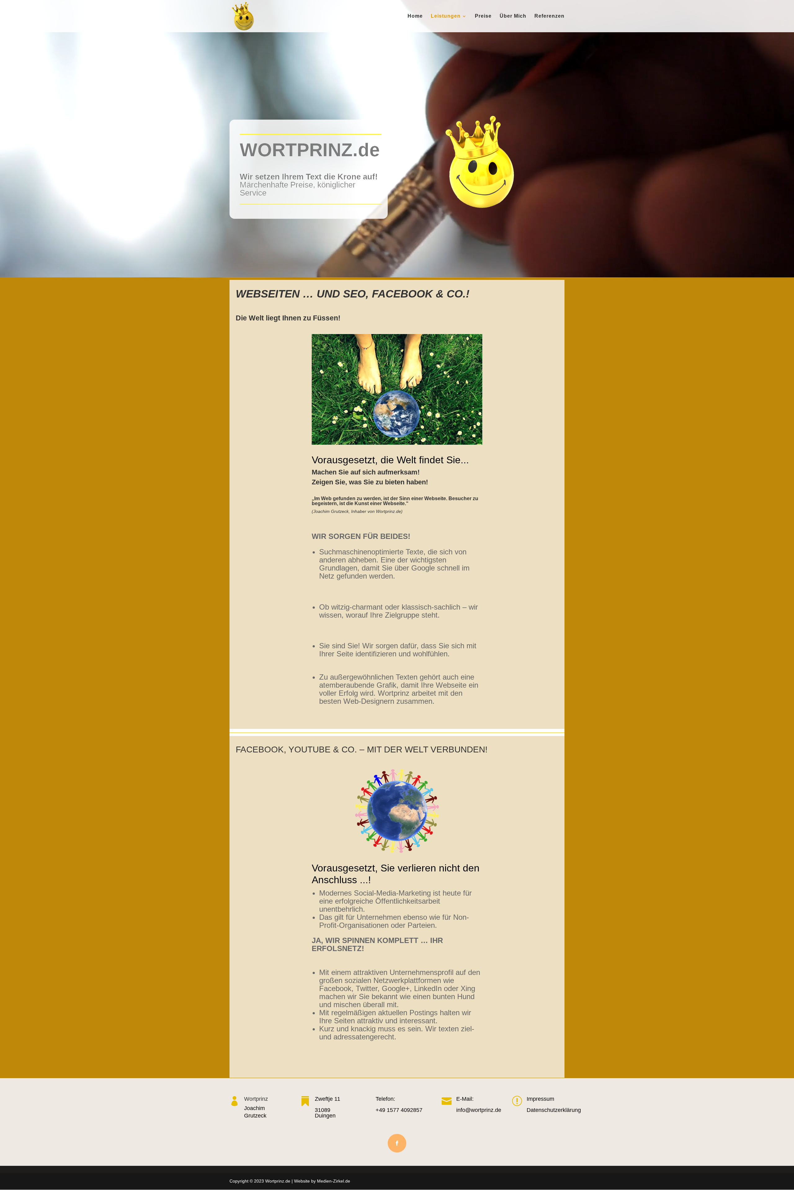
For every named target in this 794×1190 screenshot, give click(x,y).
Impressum (540, 1099)
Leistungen (446, 16)
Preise (483, 16)
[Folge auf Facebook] (397, 1143)
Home (415, 16)
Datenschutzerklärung (554, 1110)
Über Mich (513, 16)
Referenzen (549, 16)
